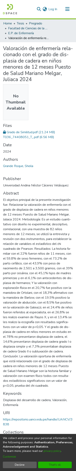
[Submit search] (38, 9)
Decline (20, 465)
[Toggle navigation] (67, 9)
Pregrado (35, 23)
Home (7, 23)
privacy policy (52, 451)
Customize (9, 457)
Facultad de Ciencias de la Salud (28, 28)
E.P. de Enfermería (21, 33)
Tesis (20, 23)
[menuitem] (44, 9)
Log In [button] (53, 9)
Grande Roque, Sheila (18, 166)
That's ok (55, 465)
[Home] (10, 9)
